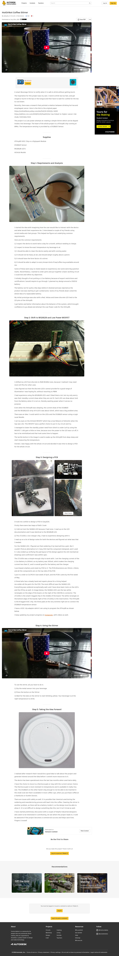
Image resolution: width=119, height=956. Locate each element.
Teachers (41, 3)
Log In (105, 3)
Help (76, 935)
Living (58, 933)
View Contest (85, 831)
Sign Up (113, 3)
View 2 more (68, 513)
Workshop (49, 933)
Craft (47, 938)
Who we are (78, 940)
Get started (78, 933)
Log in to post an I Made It (59, 853)
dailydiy (6, 16)
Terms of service (32, 952)
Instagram (49, 615)
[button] (90, 19)
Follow (28, 83)
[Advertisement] (107, 110)
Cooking (59, 930)
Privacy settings (56, 952)
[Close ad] (117, 87)
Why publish (79, 930)
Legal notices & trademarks (99, 952)
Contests (32, 3)
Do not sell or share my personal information (75, 952)
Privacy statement (43, 952)
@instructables (103, 930)
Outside (59, 935)
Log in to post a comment (59, 918)
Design (48, 935)
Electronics (20, 16)
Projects (24, 3)
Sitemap (77, 938)
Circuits (13, 16)
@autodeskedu (103, 934)
